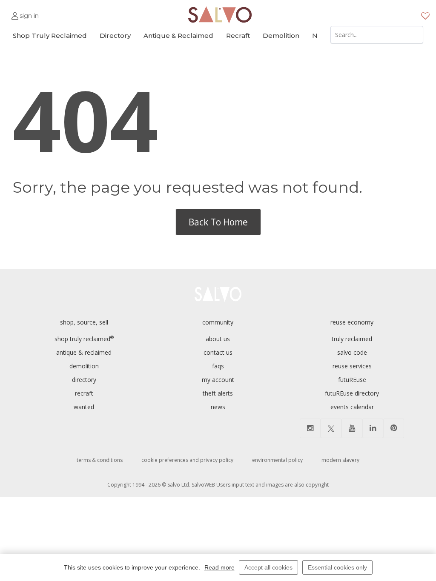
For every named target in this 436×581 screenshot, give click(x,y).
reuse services (352, 366)
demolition (84, 366)
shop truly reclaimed (84, 339)
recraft (84, 393)
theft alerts (218, 393)
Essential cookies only (337, 567)
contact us (218, 352)
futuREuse (352, 380)
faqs (218, 366)
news (218, 407)
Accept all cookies (268, 567)
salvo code (352, 352)
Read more (219, 567)
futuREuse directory (352, 393)
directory (84, 380)
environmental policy (277, 460)
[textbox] (377, 34)
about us (218, 339)
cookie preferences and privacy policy (187, 460)
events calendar (352, 407)
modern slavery (340, 460)
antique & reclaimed (84, 352)
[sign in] (14, 12)
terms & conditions (100, 460)
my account (218, 380)
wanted (84, 407)
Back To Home (218, 222)
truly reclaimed (352, 339)
